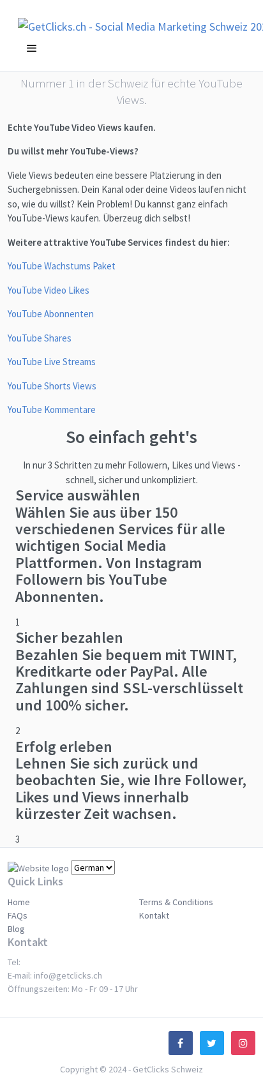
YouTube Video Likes (48, 290)
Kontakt (154, 915)
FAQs (17, 915)
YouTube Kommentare (52, 409)
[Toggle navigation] (32, 48)
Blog (16, 929)
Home (19, 902)
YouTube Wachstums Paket (62, 266)
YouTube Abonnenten (51, 314)
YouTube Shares (39, 338)
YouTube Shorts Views (52, 386)
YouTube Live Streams (52, 362)
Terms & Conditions (176, 902)
